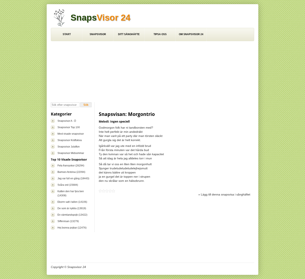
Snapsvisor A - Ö (66, 120)
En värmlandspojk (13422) (72, 214)
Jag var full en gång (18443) (73, 178)
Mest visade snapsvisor (70, 133)
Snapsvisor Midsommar (70, 153)
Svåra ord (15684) (67, 184)
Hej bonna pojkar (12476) (72, 227)
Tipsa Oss (160, 34)
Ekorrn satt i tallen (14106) (72, 201)
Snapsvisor (98, 34)
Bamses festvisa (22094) (71, 172)
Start (67, 34)
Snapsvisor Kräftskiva (69, 140)
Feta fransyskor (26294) (70, 165)
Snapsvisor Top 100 (68, 127)
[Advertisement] (152, 72)
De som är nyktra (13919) (71, 208)
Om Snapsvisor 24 (191, 34)
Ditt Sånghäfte (129, 34)
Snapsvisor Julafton (68, 146)
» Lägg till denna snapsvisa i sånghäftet (224, 194)
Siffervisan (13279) (68, 221)
